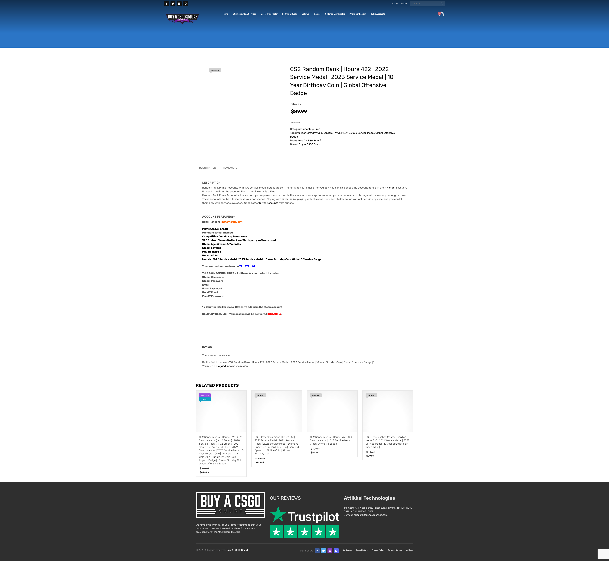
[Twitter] (172, 3)
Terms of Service (395, 550)
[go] (441, 3)
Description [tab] (207, 167)
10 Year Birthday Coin (310, 132)
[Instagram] (179, 3)
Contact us (347, 550)
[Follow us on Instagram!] (329, 550)
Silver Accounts (268, 202)
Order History (362, 550)
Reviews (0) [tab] (230, 167)
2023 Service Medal (362, 132)
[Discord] (185, 3)
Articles (409, 550)
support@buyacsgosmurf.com (370, 515)
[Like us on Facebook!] (317, 550)
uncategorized (311, 129)
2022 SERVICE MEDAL (337, 132)
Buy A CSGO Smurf (309, 140)
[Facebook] (166, 3)
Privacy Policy (378, 550)
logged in (223, 366)
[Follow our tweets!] (323, 550)
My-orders (390, 187)
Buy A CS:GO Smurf (237, 550)
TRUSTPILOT (247, 266)
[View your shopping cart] (441, 14)
